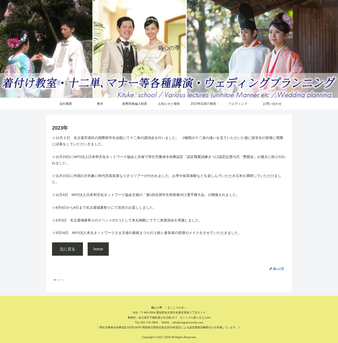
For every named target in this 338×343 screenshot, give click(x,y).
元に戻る (69, 249)
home (98, 249)
